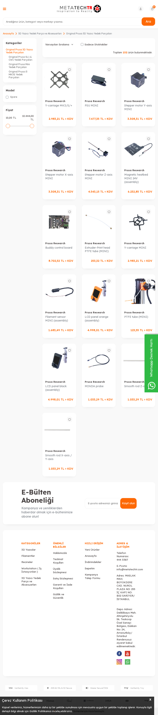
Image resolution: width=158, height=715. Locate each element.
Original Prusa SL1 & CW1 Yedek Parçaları (20, 58)
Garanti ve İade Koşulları (62, 586)
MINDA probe (94, 386)
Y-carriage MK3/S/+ (58, 105)
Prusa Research (55, 101)
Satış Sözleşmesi (63, 578)
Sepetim (90, 568)
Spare (13, 96)
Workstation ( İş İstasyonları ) (31, 570)
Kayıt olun (128, 503)
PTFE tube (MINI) (136, 317)
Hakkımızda (60, 552)
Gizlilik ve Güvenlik (58, 596)
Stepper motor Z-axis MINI (98, 176)
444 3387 (122, 559)
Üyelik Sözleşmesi (59, 570)
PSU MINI (91, 105)
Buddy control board (58, 247)
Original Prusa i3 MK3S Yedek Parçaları (18, 74)
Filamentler (28, 555)
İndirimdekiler (93, 562)
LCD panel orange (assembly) (96, 318)
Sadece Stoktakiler (96, 44)
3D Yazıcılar (28, 549)
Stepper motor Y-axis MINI (138, 107)
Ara (148, 21)
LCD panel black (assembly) (56, 388)
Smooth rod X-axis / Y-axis (58, 457)
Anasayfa (8, 33)
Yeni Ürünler (92, 549)
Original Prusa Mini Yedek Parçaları (19, 66)
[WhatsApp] (127, 662)
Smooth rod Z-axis (136, 386)
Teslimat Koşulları (58, 561)
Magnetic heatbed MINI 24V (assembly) (136, 178)
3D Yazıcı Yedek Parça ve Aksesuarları (40, 33)
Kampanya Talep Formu (92, 576)
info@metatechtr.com (130, 569)
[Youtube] (127, 653)
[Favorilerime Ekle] (69, 69)
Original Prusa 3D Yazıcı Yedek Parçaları (19, 51)
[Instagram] (119, 662)
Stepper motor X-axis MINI (59, 176)
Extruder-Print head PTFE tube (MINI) (97, 249)
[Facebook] (119, 653)
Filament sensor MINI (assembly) (56, 318)
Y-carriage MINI (135, 247)
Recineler (27, 562)
